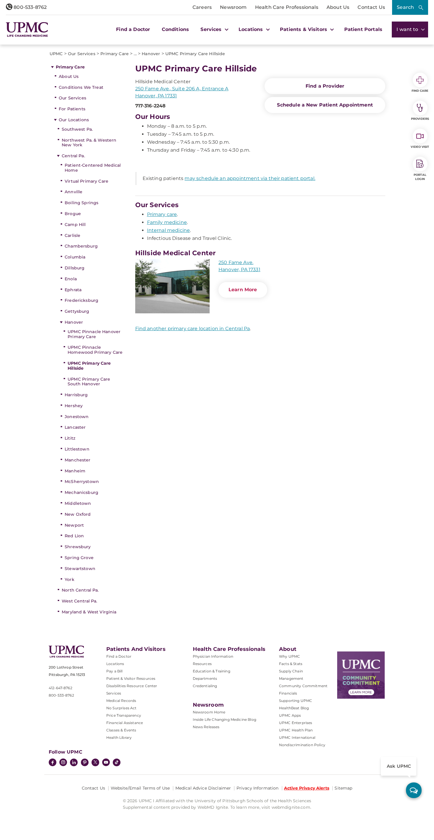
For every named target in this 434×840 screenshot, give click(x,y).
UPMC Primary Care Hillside (89, 366)
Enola (71, 278)
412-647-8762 (60, 688)
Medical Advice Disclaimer (203, 788)
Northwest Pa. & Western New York (89, 142)
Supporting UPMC (295, 700)
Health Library (119, 737)
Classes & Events (121, 730)
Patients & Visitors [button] (304, 29)
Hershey (74, 405)
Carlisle (72, 235)
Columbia (75, 257)
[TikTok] (116, 762)
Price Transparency (123, 715)
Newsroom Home (209, 712)
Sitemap (343, 788)
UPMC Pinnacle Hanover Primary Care (94, 334)
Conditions (175, 29)
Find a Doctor (133, 29)
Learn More (243, 289)
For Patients (72, 109)
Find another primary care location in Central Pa (192, 328)
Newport (74, 525)
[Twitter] (95, 762)
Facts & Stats (290, 663)
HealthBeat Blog (294, 708)
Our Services (72, 98)
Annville (73, 191)
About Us (338, 7)
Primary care (162, 214)
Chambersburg (81, 246)
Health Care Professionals (286, 7)
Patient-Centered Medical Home (93, 168)
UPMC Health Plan (296, 730)
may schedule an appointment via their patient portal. (250, 178)
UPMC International (297, 737)
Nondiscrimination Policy (302, 745)
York (69, 579)
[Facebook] (52, 763)
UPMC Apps (290, 715)
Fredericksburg (81, 300)
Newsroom (233, 7)
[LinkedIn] (74, 763)
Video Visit (420, 147)
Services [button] (211, 29)
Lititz (70, 438)
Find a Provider (325, 86)
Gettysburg (77, 311)
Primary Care (70, 67)
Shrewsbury (78, 546)
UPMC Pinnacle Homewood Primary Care (95, 350)
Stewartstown (80, 568)
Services (113, 693)
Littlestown (77, 449)
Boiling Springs (81, 202)
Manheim (75, 471)
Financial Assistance (124, 723)
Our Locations (74, 119)
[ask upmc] (414, 790)
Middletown (78, 503)
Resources (202, 663)
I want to (408, 29)
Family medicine (167, 222)
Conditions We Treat (81, 87)
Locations (115, 663)
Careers (202, 7)
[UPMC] (27, 29)
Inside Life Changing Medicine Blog (224, 719)
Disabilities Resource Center (131, 686)
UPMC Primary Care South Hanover (89, 381)
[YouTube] (106, 763)
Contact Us (371, 7)
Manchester (77, 460)
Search (405, 7)
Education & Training (211, 671)
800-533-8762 (29, 7)
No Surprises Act (121, 708)
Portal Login (420, 177)
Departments (205, 678)
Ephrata (73, 289)
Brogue (73, 213)
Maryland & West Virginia (89, 612)
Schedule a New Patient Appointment (325, 105)
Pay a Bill (114, 671)
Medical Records (121, 700)
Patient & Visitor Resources (130, 678)
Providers (420, 119)
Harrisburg (76, 394)
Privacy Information (257, 788)
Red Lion (74, 535)
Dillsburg (74, 268)
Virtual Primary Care (86, 181)
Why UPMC (289, 656)
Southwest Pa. (77, 129)
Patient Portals (363, 29)
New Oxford (78, 514)
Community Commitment (303, 686)
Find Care (420, 91)
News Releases (206, 727)
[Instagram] (63, 763)
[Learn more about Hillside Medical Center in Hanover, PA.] (172, 287)
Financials (288, 693)
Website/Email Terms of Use (140, 788)
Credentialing (205, 686)
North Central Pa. (80, 590)
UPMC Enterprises (295, 723)
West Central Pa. (79, 601)
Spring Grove (79, 557)
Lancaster (75, 427)
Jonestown (77, 416)
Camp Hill (75, 224)
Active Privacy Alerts (306, 788)
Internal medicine (168, 230)
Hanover (74, 322)
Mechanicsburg (81, 492)
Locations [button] (252, 29)
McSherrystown (82, 481)
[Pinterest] (85, 763)
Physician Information (213, 656)
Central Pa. (73, 155)
